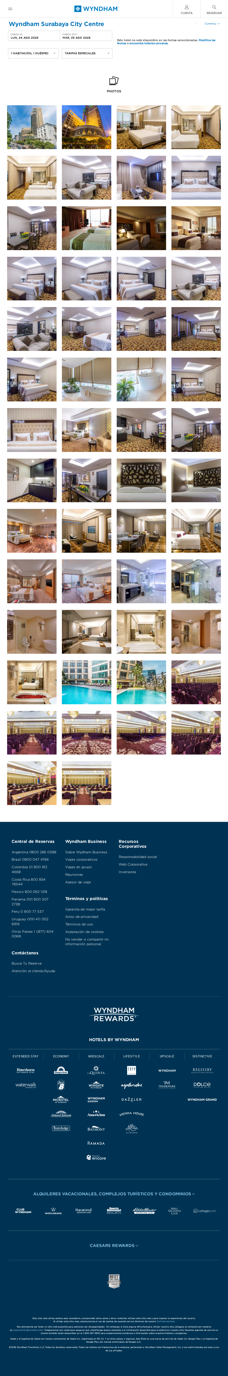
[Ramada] (96, 1143)
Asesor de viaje (78, 882)
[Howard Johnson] (61, 1115)
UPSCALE (167, 1056)
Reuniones (74, 875)
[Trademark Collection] (167, 1086)
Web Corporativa (133, 864)
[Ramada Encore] (96, 1158)
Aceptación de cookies (84, 932)
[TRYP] (131, 1071)
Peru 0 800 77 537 (27, 912)
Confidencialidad (166, 1321)
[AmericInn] (96, 1115)
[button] (114, 1194)
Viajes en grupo (78, 867)
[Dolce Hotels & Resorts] (202, 1086)
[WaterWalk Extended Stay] (25, 1086)
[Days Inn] (61, 1071)
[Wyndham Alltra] (131, 1129)
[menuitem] (10, 9)
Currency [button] (210, 23)
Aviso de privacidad (81, 917)
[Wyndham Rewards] (114, 1014)
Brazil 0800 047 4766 (30, 860)
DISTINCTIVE (202, 1056)
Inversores (127, 872)
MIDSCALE (96, 1056)
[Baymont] (96, 1129)
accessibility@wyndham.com (28, 1330)
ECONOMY (61, 1056)
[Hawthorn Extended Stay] (25, 1071)
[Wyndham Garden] (96, 1100)
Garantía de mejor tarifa (85, 909)
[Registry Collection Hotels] (202, 1071)
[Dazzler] (131, 1100)
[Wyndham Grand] (202, 1100)
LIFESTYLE (131, 1056)
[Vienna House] (131, 1115)
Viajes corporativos (81, 860)
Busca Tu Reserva (27, 963)
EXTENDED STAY (26, 1056)
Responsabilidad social (138, 857)
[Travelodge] (61, 1129)
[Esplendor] (131, 1086)
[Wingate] (96, 1086)
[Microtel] (61, 1100)
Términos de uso (79, 924)
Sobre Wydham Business (86, 852)
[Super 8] (61, 1086)
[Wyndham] (167, 1071)
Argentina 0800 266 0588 (34, 852)
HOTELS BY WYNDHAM (114, 1039)
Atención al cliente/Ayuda (33, 971)
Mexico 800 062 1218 (29, 892)
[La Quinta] (96, 1071)
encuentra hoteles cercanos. (149, 43)
